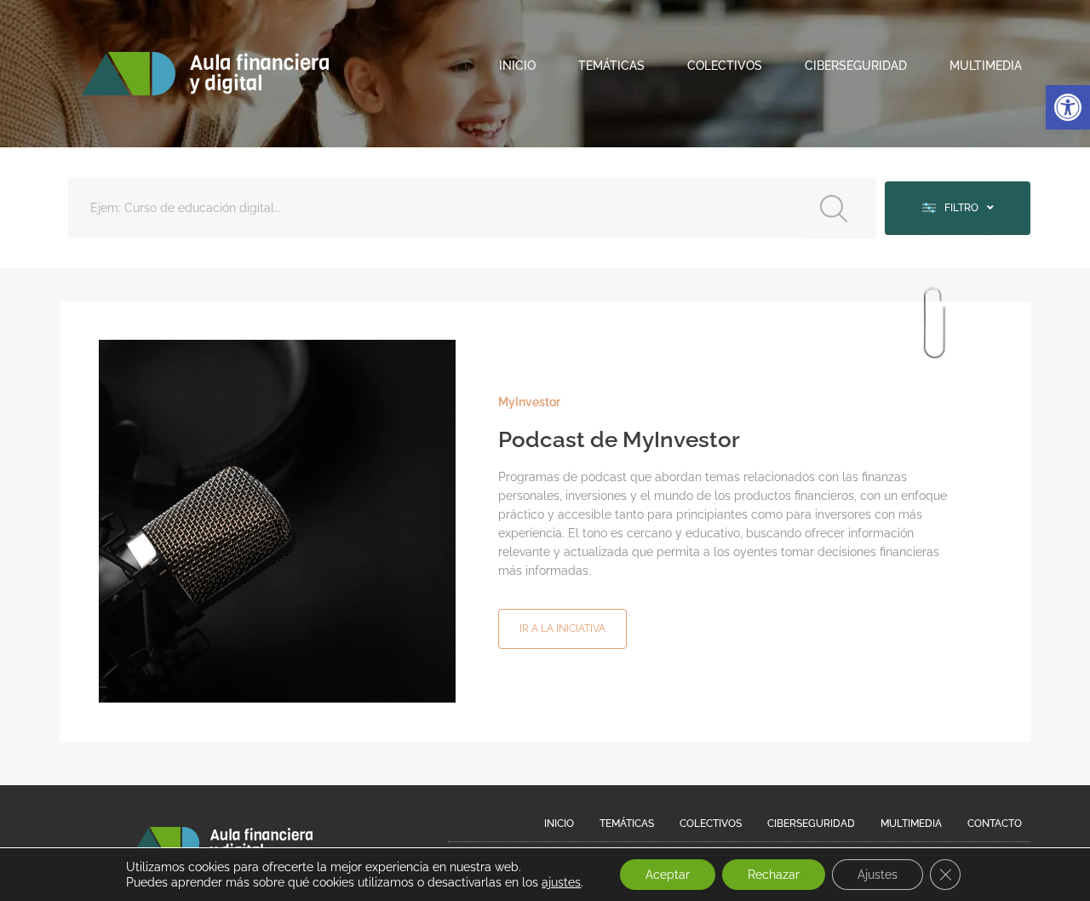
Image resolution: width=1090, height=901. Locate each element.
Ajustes (878, 874)
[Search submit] (840, 208)
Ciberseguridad (856, 65)
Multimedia (985, 65)
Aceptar (667, 874)
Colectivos (724, 65)
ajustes (561, 882)
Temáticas (611, 65)
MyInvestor (529, 402)
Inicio (517, 65)
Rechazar (774, 874)
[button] (1068, 107)
